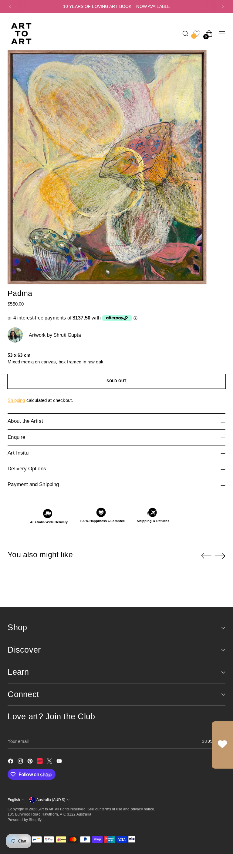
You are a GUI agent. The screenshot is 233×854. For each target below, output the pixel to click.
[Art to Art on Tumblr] (40, 762)
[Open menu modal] (222, 33)
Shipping (16, 400)
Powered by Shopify (25, 820)
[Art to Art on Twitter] (50, 762)
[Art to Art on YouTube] (59, 762)
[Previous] (10, 6)
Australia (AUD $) (50, 800)
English (14, 800)
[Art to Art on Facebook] (11, 762)
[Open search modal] (185, 33)
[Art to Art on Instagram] (21, 762)
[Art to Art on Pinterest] (30, 762)
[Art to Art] (21, 33)
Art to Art (46, 809)
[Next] (222, 6)
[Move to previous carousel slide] (206, 556)
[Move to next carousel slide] (220, 556)
